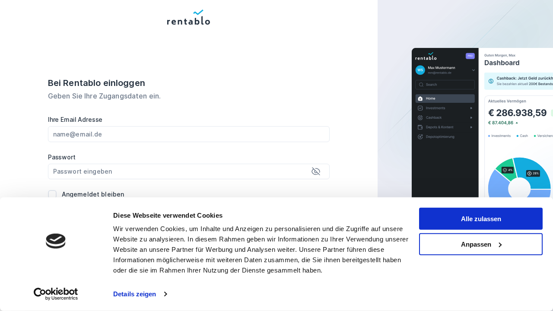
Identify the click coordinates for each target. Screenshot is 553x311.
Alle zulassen (481, 218)
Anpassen (476, 244)
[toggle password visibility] (316, 171)
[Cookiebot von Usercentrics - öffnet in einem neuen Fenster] (56, 294)
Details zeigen (134, 294)
